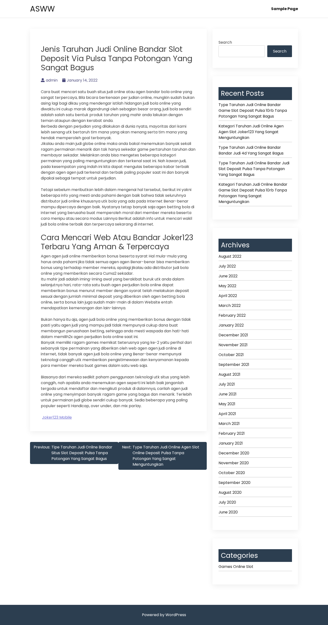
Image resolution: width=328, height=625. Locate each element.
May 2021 (227, 404)
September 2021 (234, 364)
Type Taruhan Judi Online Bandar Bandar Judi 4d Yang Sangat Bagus (251, 150)
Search (225, 42)
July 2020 (227, 502)
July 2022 (227, 266)
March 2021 (229, 423)
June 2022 (228, 276)
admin (52, 80)
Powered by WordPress (164, 615)
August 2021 (229, 374)
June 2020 (228, 512)
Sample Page (284, 9)
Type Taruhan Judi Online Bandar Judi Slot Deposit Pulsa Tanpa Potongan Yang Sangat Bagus (254, 168)
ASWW (42, 8)
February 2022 (232, 315)
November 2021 (233, 345)
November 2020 (234, 463)
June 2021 (228, 394)
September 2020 (234, 482)
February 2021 (232, 433)
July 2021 (227, 384)
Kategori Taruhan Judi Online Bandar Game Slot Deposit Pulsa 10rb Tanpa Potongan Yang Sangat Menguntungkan (253, 193)
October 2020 (232, 473)
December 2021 (233, 335)
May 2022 (227, 286)
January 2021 (231, 443)
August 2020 (230, 492)
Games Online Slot (236, 566)
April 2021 (227, 414)
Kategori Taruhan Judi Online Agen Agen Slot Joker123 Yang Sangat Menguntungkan (251, 131)
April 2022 (228, 295)
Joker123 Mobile (57, 417)
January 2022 (231, 325)
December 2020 (234, 453)
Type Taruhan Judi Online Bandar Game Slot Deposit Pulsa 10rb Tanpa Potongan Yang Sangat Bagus (253, 110)
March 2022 (230, 305)
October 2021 (231, 354)
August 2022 (230, 256)
